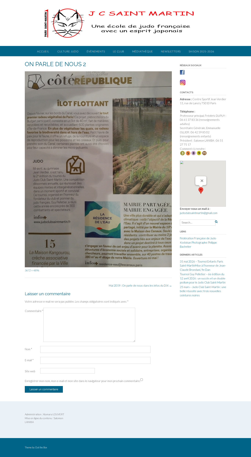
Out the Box (41, 447)
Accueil (43, 51)
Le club (118, 51)
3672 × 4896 (32, 270)
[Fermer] (202, 180)
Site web (30, 371)
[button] (200, 190)
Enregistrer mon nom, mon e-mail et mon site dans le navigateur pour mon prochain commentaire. (82, 381)
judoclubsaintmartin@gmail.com (198, 213)
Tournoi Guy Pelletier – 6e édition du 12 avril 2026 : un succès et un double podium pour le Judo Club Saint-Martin (202, 278)
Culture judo (68, 51)
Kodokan (185, 242)
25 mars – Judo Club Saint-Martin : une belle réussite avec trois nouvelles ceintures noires (203, 291)
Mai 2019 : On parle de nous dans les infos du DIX (140, 285)
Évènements (96, 51)
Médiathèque (142, 51)
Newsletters (171, 51)
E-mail (29, 360)
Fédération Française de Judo (198, 238)
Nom (28, 349)
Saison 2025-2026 (201, 51)
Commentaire (34, 311)
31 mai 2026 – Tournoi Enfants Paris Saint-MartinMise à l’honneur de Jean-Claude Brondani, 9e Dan (203, 265)
